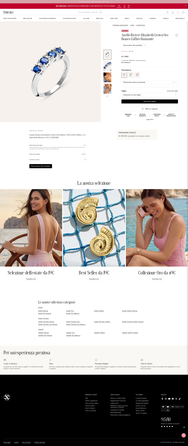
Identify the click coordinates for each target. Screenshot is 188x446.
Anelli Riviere (140, 25)
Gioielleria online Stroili (120, 25)
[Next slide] (107, 96)
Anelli (132, 25)
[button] (149, 117)
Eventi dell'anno (141, 408)
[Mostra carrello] (183, 12)
